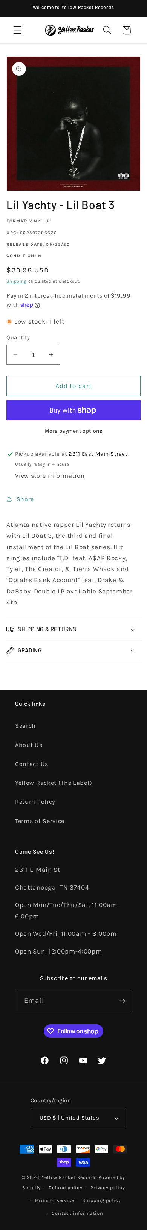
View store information (49, 475)
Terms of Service (39, 821)
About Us (29, 745)
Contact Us (31, 763)
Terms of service (54, 1200)
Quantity (18, 337)
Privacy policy (107, 1187)
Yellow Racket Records (69, 1177)
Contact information (77, 1213)
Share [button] (25, 499)
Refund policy (65, 1187)
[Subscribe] (122, 1001)
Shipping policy (101, 1200)
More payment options (74, 431)
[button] (17, 30)
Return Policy (35, 801)
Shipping (16, 281)
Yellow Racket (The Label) (53, 782)
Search (25, 725)
